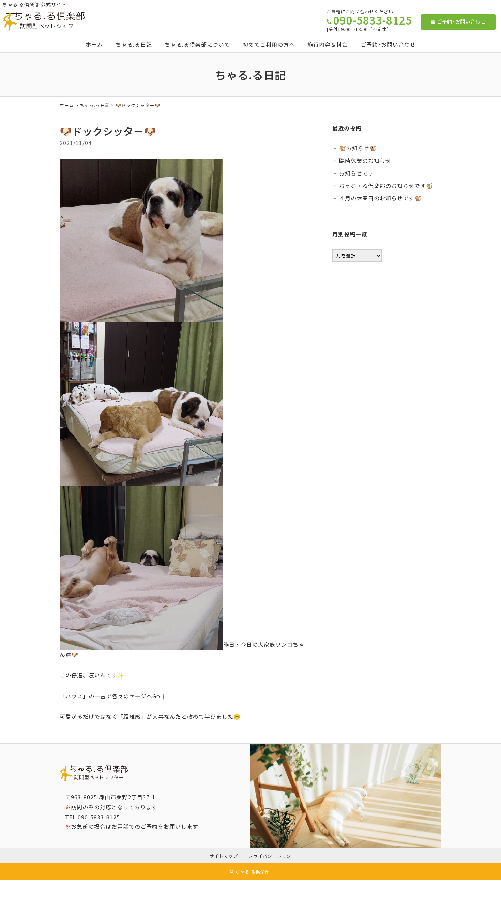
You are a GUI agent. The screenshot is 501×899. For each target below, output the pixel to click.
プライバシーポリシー (272, 856)
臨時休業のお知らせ (365, 160)
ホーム (94, 44)
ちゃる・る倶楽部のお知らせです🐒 (386, 186)
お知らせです (356, 173)
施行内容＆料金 (327, 44)
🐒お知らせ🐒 (358, 148)
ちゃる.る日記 (134, 44)
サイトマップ (223, 856)
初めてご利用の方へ (269, 44)
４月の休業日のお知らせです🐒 (380, 198)
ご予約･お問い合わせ (461, 21)
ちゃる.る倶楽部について (197, 44)
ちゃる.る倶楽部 (252, 871)
